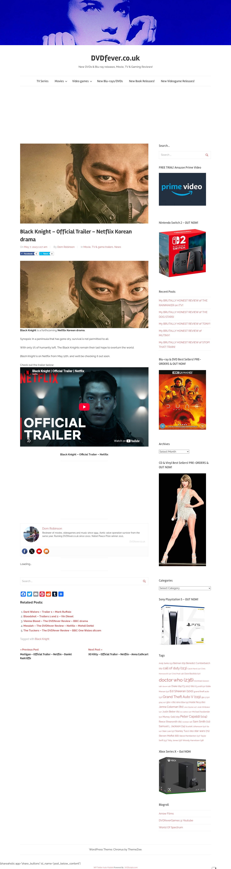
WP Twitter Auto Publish (103, 867)
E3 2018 (200, 686)
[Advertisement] (115, 115)
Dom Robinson (65, 246)
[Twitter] (32, 551)
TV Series (42, 81)
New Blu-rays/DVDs (110, 81)
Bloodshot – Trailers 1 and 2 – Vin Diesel (48, 616)
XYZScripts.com (131, 867)
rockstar (187, 722)
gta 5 (205, 697)
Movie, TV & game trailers (98, 246)
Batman (179, 663)
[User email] (46, 551)
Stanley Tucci (184, 731)
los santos (186, 712)
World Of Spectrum (171, 827)
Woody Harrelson (193, 740)
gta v (171, 702)
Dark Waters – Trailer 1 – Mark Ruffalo (47, 611)
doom (166, 686)
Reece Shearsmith (170, 721)
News (117, 246)
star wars (201, 730)
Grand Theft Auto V (182, 697)
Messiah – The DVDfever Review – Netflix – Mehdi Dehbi (58, 625)
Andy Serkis (166, 663)
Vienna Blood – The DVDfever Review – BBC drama (55, 621)
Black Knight (42, 638)
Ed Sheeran (181, 691)
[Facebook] (25, 551)
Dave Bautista (192, 674)
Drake (176, 686)
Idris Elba (182, 702)
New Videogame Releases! (178, 81)
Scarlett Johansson (196, 726)
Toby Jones (174, 740)
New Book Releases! (142, 81)
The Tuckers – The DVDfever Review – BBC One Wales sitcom (62, 630)
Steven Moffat (169, 735)
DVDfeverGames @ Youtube (176, 820)
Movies (59, 81)
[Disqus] (84, 706)
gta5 (162, 702)
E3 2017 (188, 686)
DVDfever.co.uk (115, 58)
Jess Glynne (190, 707)
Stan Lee (168, 731)
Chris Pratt (178, 674)
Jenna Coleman (171, 706)
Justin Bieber (171, 711)
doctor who (176, 680)
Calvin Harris (194, 669)
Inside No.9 (197, 702)
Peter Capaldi (193, 716)
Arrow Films (166, 813)
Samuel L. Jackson (172, 726)
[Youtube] (39, 551)
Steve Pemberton (189, 736)
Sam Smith (201, 721)
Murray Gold (171, 716)
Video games (80, 81)
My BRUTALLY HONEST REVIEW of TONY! (184, 323)
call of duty (175, 668)
